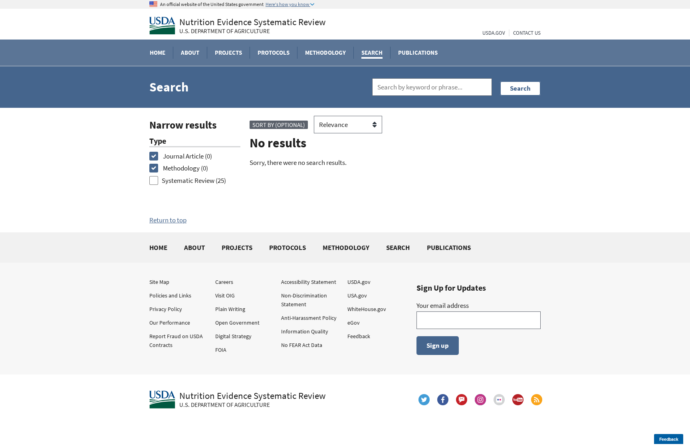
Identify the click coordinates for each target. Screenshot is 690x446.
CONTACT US (527, 33)
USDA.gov (359, 281)
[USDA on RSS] (536, 399)
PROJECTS (237, 247)
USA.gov (357, 295)
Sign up (437, 345)
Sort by (278, 125)
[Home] (162, 25)
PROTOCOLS (287, 247)
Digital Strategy (233, 336)
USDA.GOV (493, 33)
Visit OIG (225, 295)
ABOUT (194, 247)
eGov (353, 322)
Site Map (159, 281)
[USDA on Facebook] (443, 399)
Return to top (167, 220)
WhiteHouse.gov (366, 309)
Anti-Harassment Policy (309, 317)
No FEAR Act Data (301, 345)
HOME (158, 247)
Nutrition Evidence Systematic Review (252, 26)
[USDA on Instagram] (480, 399)
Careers (224, 281)
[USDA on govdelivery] (461, 399)
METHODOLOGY (346, 247)
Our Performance (169, 322)
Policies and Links (170, 295)
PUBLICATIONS (449, 247)
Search (520, 88)
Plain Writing (230, 309)
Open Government (237, 322)
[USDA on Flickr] (499, 399)
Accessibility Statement (308, 281)
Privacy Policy (165, 309)
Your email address (442, 305)
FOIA (220, 349)
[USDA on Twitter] (424, 399)
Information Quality (304, 331)
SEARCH (398, 247)
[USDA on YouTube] (518, 399)
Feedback (358, 336)
